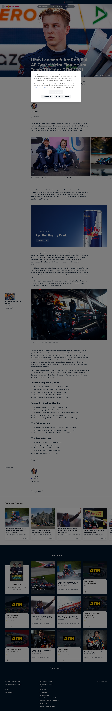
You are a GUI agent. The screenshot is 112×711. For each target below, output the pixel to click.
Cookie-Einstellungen (56, 92)
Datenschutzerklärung (40, 87)
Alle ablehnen (47, 96)
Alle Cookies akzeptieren (62, 96)
